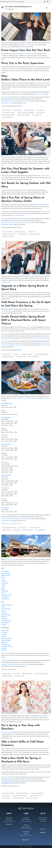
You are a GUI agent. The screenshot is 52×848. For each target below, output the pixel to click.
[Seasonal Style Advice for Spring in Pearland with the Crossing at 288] (26, 697)
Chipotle (3, 607)
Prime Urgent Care (28, 53)
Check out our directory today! (18, 215)
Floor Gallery (38, 83)
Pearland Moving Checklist (8, 115)
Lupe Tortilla (26, 398)
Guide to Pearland (40, 112)
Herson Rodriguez (10, 523)
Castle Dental (29, 327)
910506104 (19, 227)
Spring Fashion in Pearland (35, 795)
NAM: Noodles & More (5, 614)
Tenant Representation (13, 101)
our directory (38, 772)
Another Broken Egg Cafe (18, 398)
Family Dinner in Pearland (34, 527)
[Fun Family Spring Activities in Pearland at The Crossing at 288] (26, 138)
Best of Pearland (6, 354)
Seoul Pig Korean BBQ (6, 620)
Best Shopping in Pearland (22, 793)
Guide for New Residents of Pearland (25, 112)
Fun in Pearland (39, 110)
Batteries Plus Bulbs (5, 573)
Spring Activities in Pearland (9, 234)
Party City (36, 66)
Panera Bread (4, 618)
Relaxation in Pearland (27, 354)
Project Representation (44, 343)
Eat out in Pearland (22, 527)
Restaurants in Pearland (27, 530)
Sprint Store (6, 296)
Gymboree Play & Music (6, 638)
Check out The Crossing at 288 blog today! (41, 338)
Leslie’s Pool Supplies (45, 175)
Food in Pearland (6, 530)
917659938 (19, 106)
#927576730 (16, 786)
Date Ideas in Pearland (20, 231)
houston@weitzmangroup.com (9, 821)
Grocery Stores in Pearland (8, 112)
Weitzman (18, 97)
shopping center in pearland (23, 115)
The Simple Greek (33, 398)
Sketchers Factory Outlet (6, 732)
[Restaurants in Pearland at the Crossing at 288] (26, 377)
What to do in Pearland (8, 117)
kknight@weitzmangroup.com (26, 828)
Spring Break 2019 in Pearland (41, 354)
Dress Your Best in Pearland (37, 793)
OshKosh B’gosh (4, 591)
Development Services (8, 103)
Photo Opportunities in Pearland (19, 795)
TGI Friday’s (3, 624)
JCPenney (3, 585)
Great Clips (3, 636)
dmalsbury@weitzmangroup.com (26, 835)
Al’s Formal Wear (4, 571)
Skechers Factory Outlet (40, 204)
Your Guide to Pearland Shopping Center (18, 6)
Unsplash (19, 523)
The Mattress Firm (5, 597)
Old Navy (25, 190)
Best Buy (3, 577)
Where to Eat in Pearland (8, 236)
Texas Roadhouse (5, 488)
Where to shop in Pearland (32, 798)
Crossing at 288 (41, 715)
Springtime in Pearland (18, 798)
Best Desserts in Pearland (8, 793)
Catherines (3, 581)
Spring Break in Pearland (8, 356)
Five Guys (3, 611)
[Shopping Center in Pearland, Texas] (26, 545)
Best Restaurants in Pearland (9, 527)
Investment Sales (24, 101)
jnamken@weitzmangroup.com (26, 821)
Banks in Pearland (6, 110)
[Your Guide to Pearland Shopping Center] (2, 7)
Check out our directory (40, 94)
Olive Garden (4, 453)
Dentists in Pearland (17, 110)
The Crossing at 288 (29, 44)
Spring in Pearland (7, 798)
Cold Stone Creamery (5, 609)
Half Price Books (5, 583)
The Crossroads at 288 (45, 211)
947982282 (19, 350)
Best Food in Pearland (7, 231)
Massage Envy (4, 642)
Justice (3, 587)
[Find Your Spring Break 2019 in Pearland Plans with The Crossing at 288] (26, 257)
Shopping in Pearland (7, 675)
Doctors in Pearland (29, 110)
